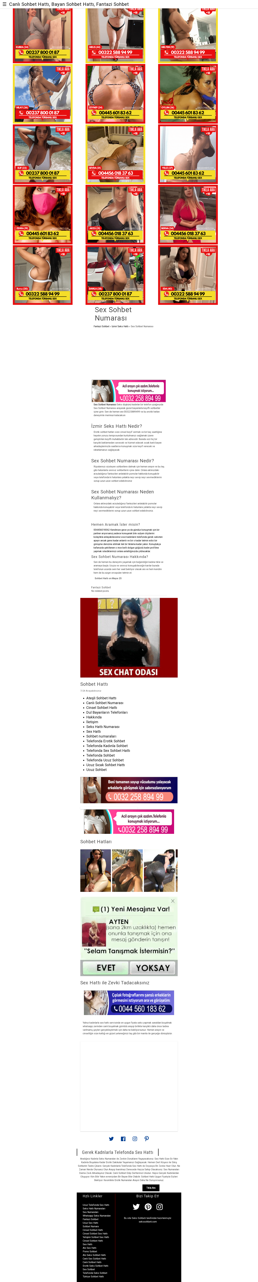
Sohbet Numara (91, 1226)
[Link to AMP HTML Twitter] (111, 1140)
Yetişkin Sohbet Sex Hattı (96, 1237)
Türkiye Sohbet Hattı (93, 1276)
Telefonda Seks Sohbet (95, 1273)
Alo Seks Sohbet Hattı (94, 1255)
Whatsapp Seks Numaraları (97, 1215)
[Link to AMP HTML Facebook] (123, 1140)
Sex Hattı (87, 1244)
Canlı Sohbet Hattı (92, 1262)
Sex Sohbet (89, 1269)
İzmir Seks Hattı (120, 326)
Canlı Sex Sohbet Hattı (94, 1258)
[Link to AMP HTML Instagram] (134, 1140)
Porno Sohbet (90, 1251)
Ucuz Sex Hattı (90, 1222)
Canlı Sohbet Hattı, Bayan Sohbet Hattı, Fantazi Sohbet (69, 4)
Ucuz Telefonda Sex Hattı (96, 1205)
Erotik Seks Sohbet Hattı (95, 1265)
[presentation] (172, 870)
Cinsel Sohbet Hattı (93, 1230)
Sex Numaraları (90, 1212)
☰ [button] (4, 4)
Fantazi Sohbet (101, 326)
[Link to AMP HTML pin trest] (146, 1140)
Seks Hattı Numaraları (94, 1208)
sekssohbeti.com (148, 1221)
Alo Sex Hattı (89, 1248)
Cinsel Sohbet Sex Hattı (95, 1233)
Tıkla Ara (150, 1187)
